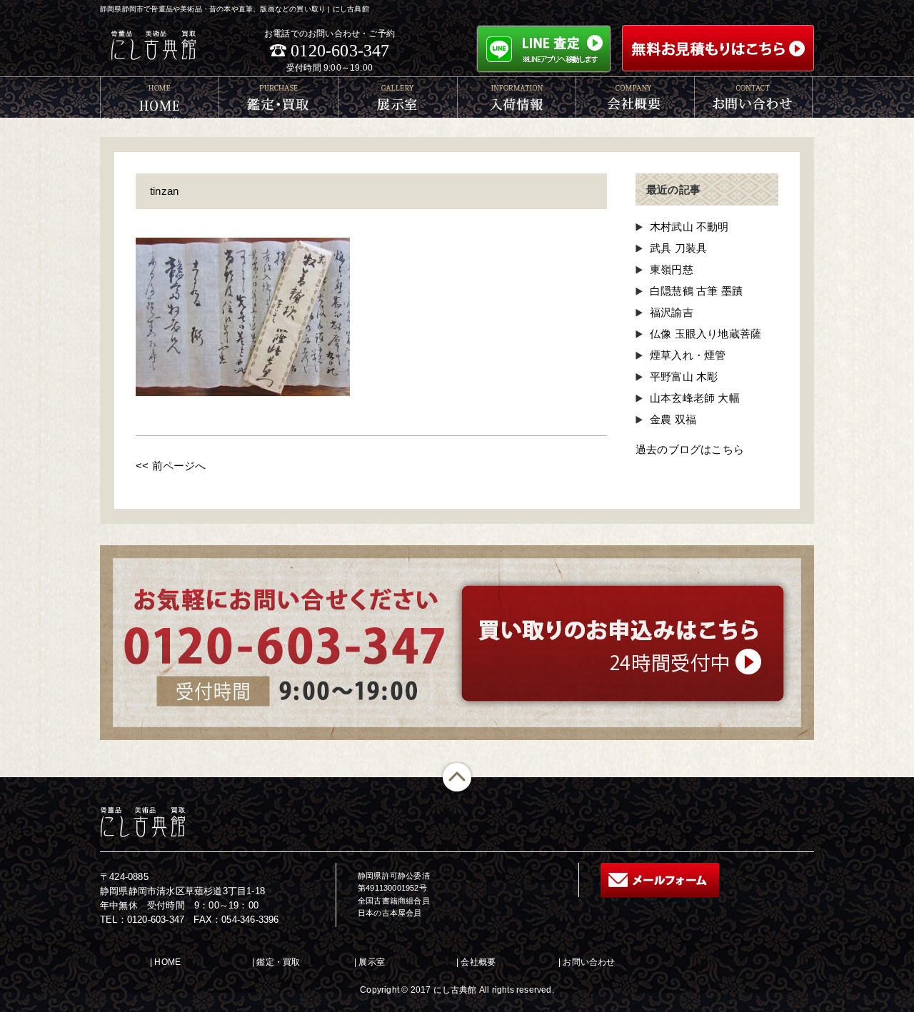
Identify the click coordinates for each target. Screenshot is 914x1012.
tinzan (164, 191)
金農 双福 (673, 419)
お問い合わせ (589, 962)
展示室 (371, 962)
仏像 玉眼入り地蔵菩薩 (705, 334)
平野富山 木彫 (684, 376)
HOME (167, 962)
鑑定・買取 (278, 962)
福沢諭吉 (671, 312)
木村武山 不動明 (689, 227)
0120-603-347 (340, 50)
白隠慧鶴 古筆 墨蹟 (696, 291)
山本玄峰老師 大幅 (695, 398)
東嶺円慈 (671, 269)
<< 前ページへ (171, 466)
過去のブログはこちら (690, 449)
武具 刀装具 (678, 248)
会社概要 (478, 962)
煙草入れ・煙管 (687, 355)
